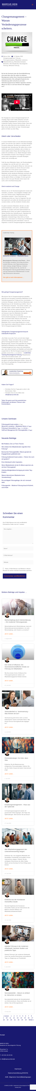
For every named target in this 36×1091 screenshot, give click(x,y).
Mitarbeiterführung (8, 62)
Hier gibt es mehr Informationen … (13, 277)
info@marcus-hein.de (12, 394)
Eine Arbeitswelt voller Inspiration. (12, 462)
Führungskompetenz (9, 60)
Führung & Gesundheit (9, 428)
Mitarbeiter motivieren (21, 60)
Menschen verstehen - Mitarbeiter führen (14, 426)
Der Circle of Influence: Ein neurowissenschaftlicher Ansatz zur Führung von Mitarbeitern (17, 667)
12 (14, 1018)
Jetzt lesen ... (9, 634)
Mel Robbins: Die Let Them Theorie (13, 444)
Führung (18, 58)
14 (21, 1018)
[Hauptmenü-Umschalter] (32, 4)
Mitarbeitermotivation (20, 62)
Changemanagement (9, 58)
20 (11, 1020)
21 (15, 1020)
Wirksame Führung (14, 65)
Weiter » (31, 1020)
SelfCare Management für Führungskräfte (14, 430)
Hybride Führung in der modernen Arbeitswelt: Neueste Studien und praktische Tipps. (16, 948)
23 (22, 1020)
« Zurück (6, 1016)
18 (4, 1020)
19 (7, 1020)
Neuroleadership (14, 63)
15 (25, 1018)
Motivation (6, 63)
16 (28, 1018)
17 (32, 1018)
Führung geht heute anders (10, 424)
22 (18, 1020)
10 (6, 1018)
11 (10, 1018)
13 (17, 1018)
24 (26, 1020)
